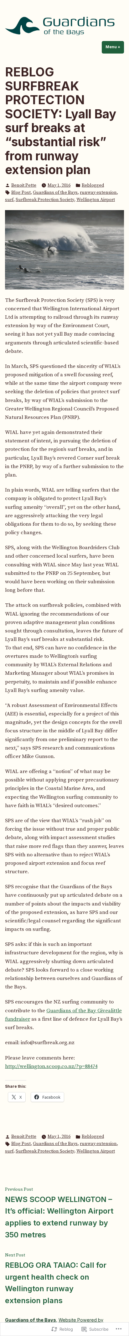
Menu (115, 46)
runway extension (98, 192)
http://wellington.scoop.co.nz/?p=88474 (51, 1066)
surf (9, 200)
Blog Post (21, 192)
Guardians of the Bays (55, 192)
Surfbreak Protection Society (45, 200)
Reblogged (93, 185)
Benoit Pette (23, 185)
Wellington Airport (95, 200)
